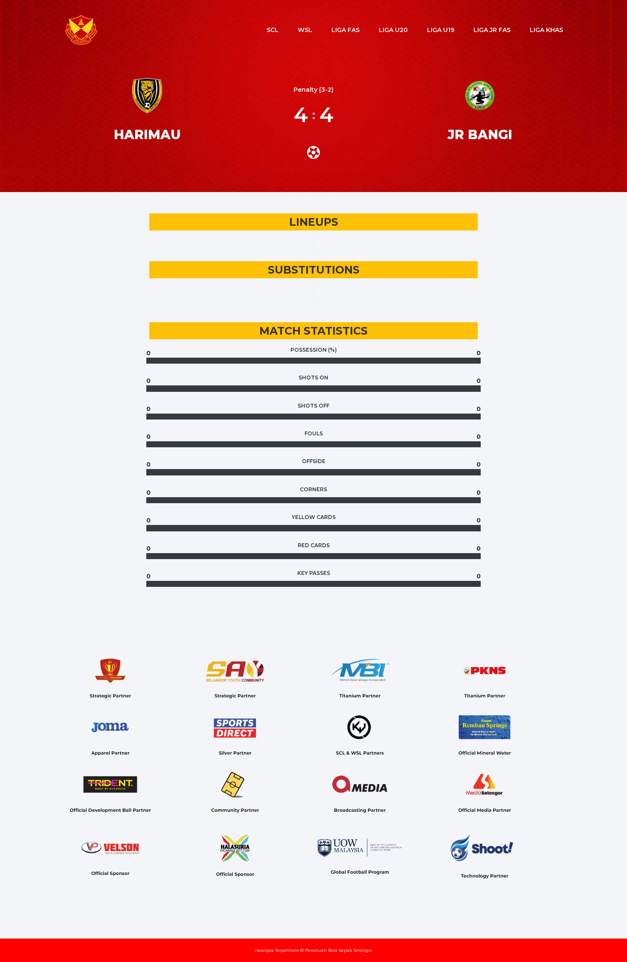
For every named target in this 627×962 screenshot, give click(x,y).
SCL (273, 30)
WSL (305, 30)
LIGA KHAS (546, 30)
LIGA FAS (345, 30)
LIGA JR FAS (492, 30)
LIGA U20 (393, 30)
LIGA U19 (440, 30)
